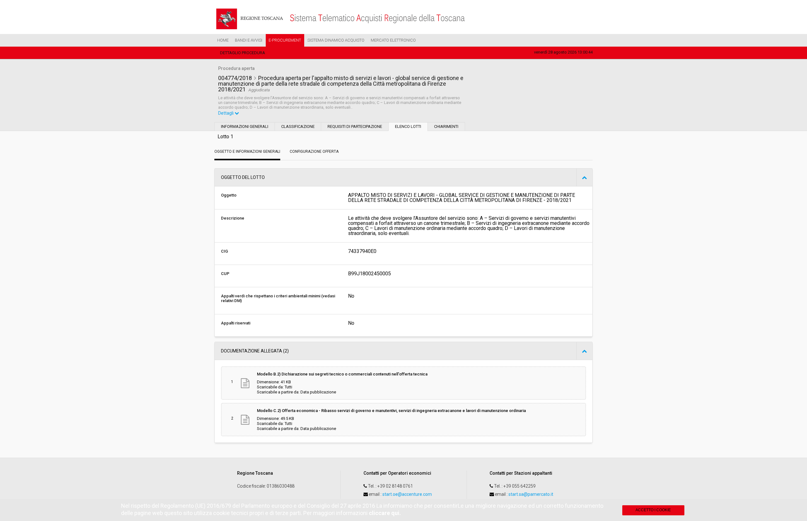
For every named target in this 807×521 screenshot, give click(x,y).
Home (223, 40)
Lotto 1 (225, 137)
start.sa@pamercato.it (530, 494)
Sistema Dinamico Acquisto (335, 40)
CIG (224, 251)
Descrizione (232, 218)
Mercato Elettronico (393, 40)
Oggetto (228, 195)
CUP (225, 273)
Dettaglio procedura (242, 52)
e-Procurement (285, 40)
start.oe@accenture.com (407, 494)
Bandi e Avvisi (248, 40)
